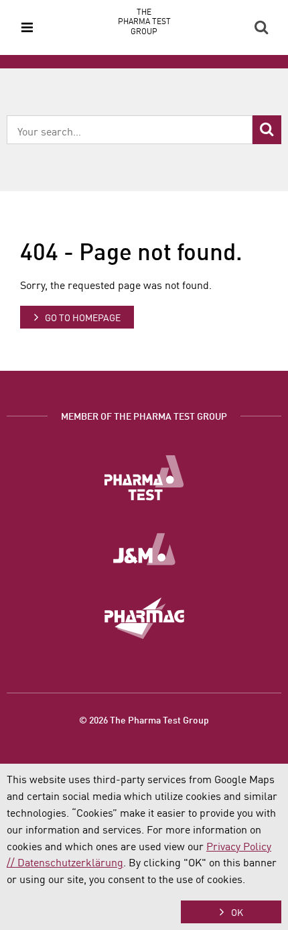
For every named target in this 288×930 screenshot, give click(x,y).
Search (261, 27)
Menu (26, 27)
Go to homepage (83, 317)
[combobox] (130, 129)
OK (237, 912)
